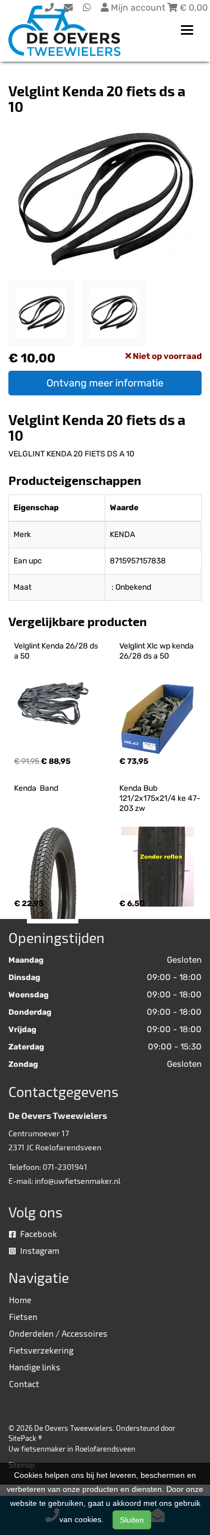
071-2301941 (65, 1167)
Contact (24, 1384)
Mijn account (138, 7)
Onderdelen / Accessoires (58, 1333)
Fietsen (23, 1317)
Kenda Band (36, 788)
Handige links (34, 1367)
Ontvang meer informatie (105, 383)
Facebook (37, 1234)
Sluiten (132, 1519)
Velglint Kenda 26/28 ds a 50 (57, 651)
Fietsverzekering (41, 1350)
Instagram (38, 1250)
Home (20, 1300)
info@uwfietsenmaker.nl (77, 1181)
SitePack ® (25, 1438)
